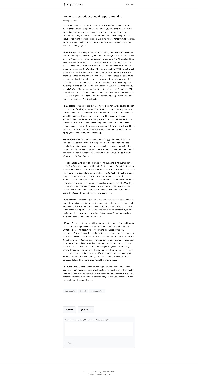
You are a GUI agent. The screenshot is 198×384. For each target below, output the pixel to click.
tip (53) (83, 291)
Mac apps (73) (70, 291)
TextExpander (75, 166)
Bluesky (99, 320)
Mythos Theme (109, 372)
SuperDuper (114, 86)
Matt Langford (104, 374)
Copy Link (87, 310)
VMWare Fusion (87, 39)
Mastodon (88, 320)
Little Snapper (102, 200)
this (108, 139)
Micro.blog (79, 320)
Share (70, 310)
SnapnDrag (101, 210)
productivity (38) (97, 291)
